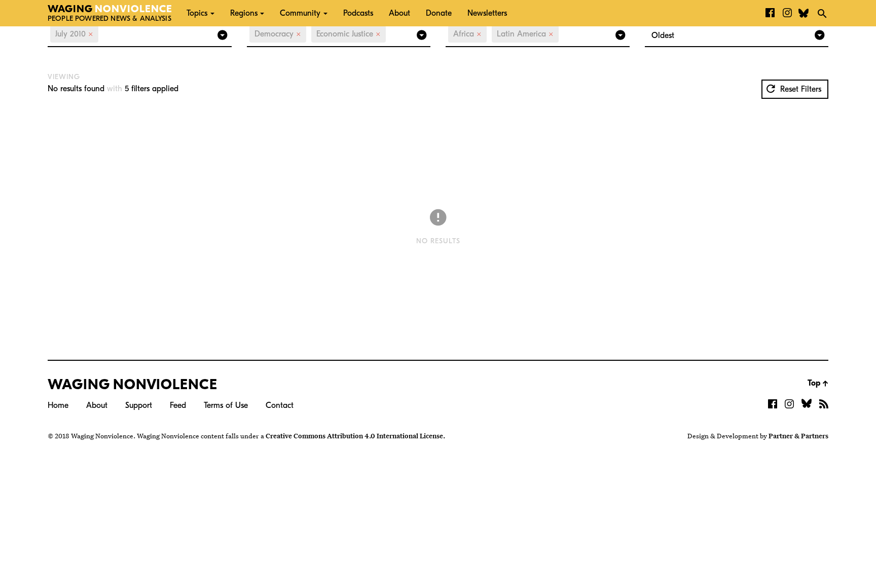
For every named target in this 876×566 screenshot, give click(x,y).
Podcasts (358, 13)
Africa (467, 34)
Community (300, 13)
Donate (439, 13)
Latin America (525, 34)
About (399, 13)
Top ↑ (818, 383)
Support (138, 405)
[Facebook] (770, 13)
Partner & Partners (798, 435)
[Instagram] (787, 13)
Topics (197, 13)
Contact (280, 405)
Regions (244, 13)
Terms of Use (226, 405)
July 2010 (74, 34)
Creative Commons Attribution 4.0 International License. (355, 435)
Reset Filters (799, 89)
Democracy (277, 34)
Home (58, 405)
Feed (178, 405)
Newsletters (487, 13)
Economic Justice (348, 34)
